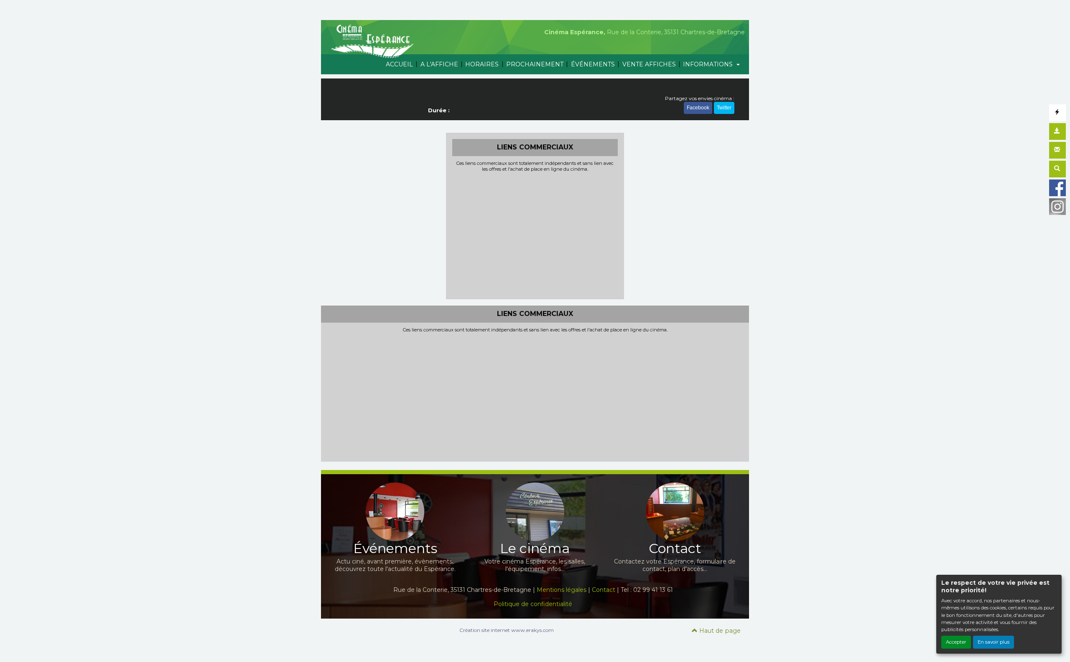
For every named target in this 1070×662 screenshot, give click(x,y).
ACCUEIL (399, 64)
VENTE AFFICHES (649, 64)
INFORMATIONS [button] (708, 64)
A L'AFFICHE (439, 64)
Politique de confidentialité (533, 604)
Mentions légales (561, 590)
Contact (603, 590)
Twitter (724, 108)
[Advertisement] (535, 234)
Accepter (956, 642)
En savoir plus (993, 642)
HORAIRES (482, 64)
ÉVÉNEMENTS (593, 64)
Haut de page (719, 630)
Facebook (698, 108)
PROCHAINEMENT (534, 64)
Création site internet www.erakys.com (506, 630)
